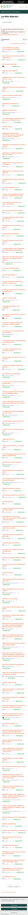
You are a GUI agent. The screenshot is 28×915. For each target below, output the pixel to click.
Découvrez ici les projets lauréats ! (10, 34)
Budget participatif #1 (6, 11)
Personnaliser (14, 912)
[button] (24, 39)
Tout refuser (14, 909)
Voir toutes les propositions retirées (8, 892)
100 (19, 886)
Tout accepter (14, 905)
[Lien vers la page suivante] (17, 885)
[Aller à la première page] (10, 7)
